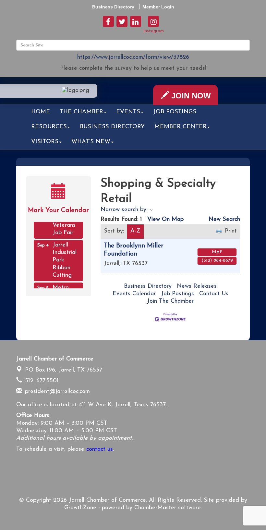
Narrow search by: (124, 210)
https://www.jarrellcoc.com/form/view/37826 (133, 57)
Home (40, 112)
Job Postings (174, 112)
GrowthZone (80, 508)
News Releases (197, 286)
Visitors (44, 142)
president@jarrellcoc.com (56, 392)
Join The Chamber (170, 301)
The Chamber (81, 112)
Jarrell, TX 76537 (63, 370)
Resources (49, 127)
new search (224, 219)
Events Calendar (134, 294)
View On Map (165, 219)
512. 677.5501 (41, 381)
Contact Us (213, 294)
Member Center (180, 127)
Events (128, 112)
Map (217, 252)
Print (231, 231)
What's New (90, 142)
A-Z (135, 231)
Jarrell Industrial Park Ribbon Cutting (65, 258)
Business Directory (112, 127)
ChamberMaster (155, 508)
